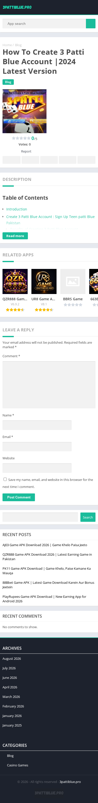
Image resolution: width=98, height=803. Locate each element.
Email (8, 436)
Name (8, 415)
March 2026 (11, 696)
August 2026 (12, 658)
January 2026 (12, 715)
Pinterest (49, 160)
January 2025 (12, 725)
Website (9, 458)
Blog (18, 45)
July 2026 (9, 668)
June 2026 (10, 677)
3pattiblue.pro (70, 781)
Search (88, 517)
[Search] (90, 23)
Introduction (16, 209)
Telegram (67, 160)
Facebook (12, 160)
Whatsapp (86, 160)
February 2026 (13, 706)
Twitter (30, 160)
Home (7, 45)
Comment (11, 356)
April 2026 (10, 687)
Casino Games (17, 765)
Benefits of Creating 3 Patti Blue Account (44, 229)
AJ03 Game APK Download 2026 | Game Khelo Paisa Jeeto (45, 545)
